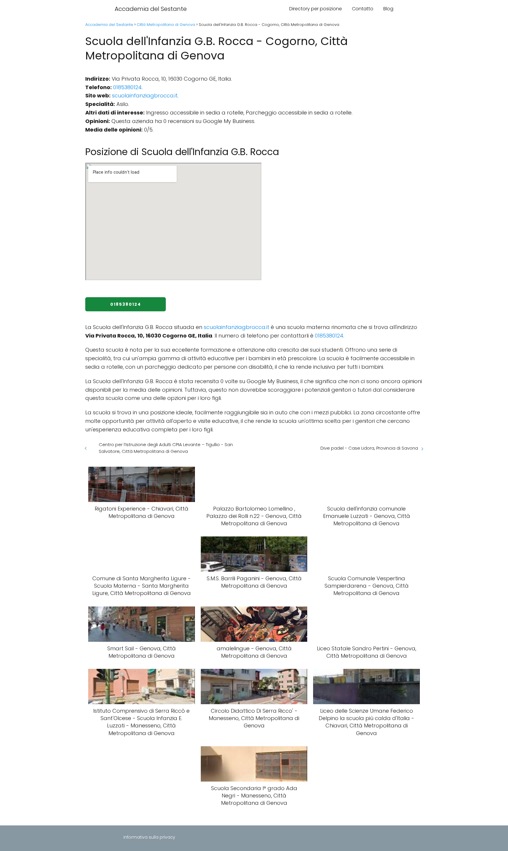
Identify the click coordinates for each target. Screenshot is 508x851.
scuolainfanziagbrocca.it (145, 95)
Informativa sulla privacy (149, 837)
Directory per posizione (315, 8)
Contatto (362, 8)
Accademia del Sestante (151, 9)
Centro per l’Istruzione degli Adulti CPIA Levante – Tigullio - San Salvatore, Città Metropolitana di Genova (166, 447)
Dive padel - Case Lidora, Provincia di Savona (369, 448)
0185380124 (127, 87)
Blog (388, 8)
